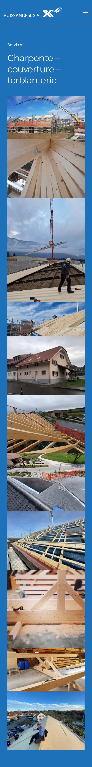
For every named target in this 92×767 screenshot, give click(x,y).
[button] (85, 12)
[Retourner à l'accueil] (33, 12)
